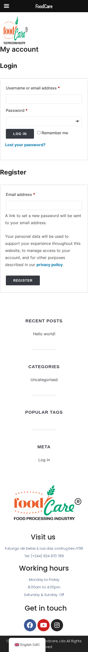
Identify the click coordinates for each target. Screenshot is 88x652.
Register (23, 280)
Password (25, 109)
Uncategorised (44, 379)
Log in (20, 134)
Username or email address (41, 87)
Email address (29, 194)
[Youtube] (43, 625)
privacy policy (49, 264)
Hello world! (44, 333)
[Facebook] (30, 625)
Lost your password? (25, 144)
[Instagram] (57, 625)
